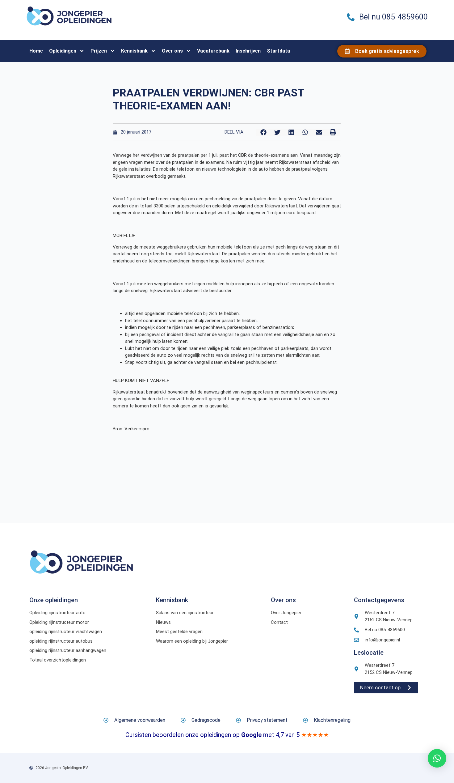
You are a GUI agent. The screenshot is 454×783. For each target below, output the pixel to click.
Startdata (278, 51)
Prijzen (98, 51)
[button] (263, 132)
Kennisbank (134, 51)
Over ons (172, 51)
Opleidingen (62, 51)
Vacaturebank (213, 51)
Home (36, 51)
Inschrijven (248, 51)
